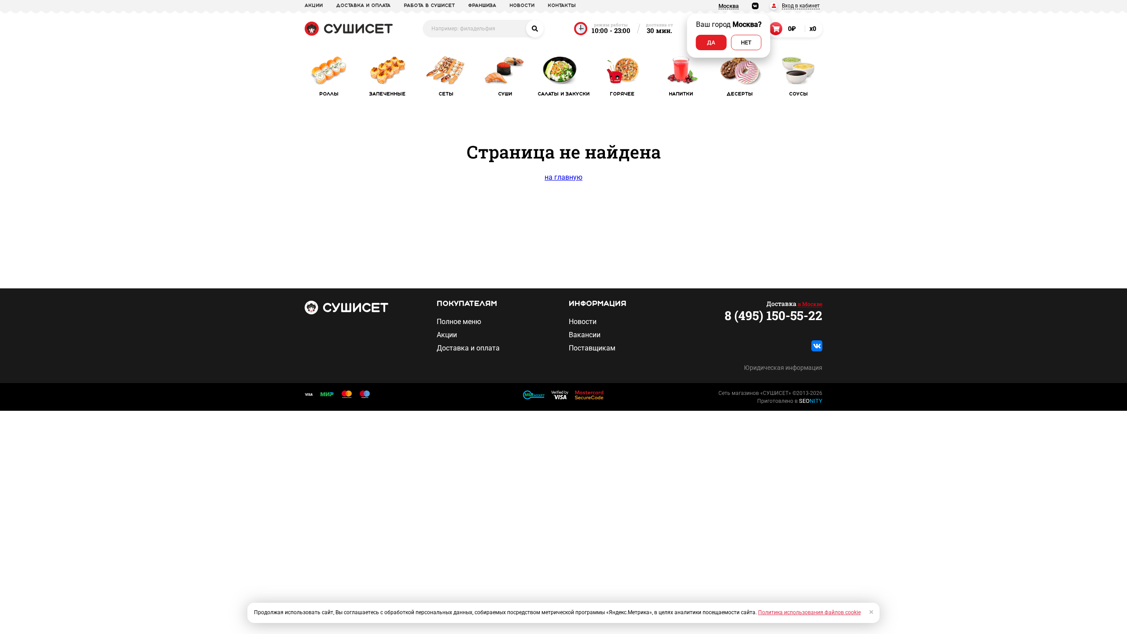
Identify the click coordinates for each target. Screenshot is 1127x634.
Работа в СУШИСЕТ (429, 6)
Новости (583, 321)
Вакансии (584, 335)
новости (521, 6)
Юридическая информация (783, 368)
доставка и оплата (363, 6)
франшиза (482, 6)
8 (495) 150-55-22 (773, 316)
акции (314, 6)
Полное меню (459, 321)
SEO (810, 401)
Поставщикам (592, 348)
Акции (447, 335)
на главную (563, 177)
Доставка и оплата (468, 348)
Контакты (562, 6)
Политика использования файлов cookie (809, 612)
